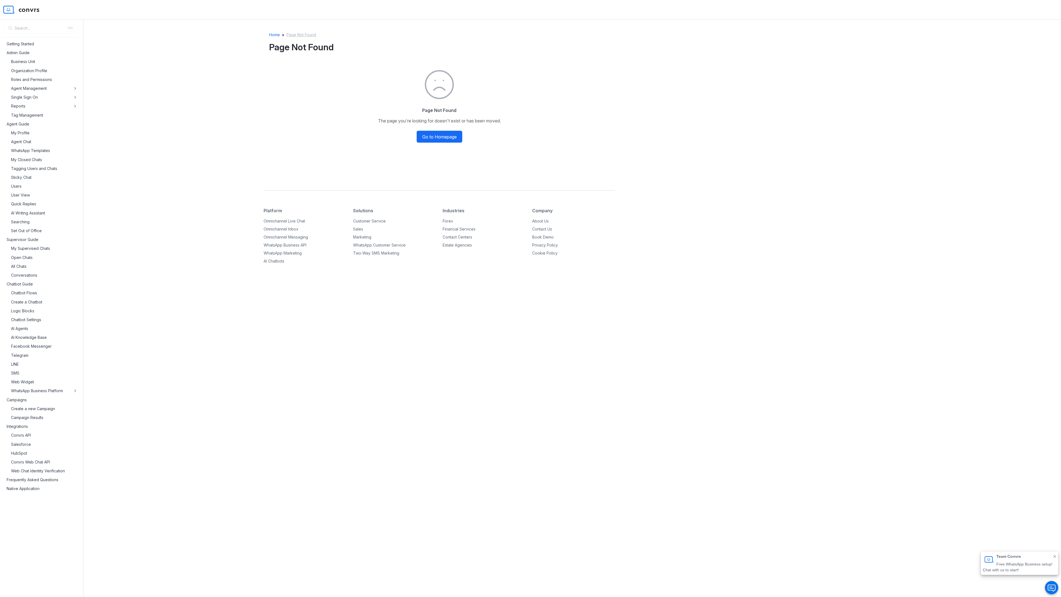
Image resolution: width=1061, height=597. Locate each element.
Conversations (24, 275)
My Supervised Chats (30, 248)
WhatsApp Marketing (283, 253)
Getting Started (20, 43)
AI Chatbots (274, 261)
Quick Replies (23, 203)
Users (16, 186)
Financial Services (459, 229)
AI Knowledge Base (29, 337)
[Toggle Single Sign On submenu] (75, 97)
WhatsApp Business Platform (37, 390)
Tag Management (27, 115)
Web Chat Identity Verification (38, 470)
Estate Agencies (457, 245)
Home (274, 34)
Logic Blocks (22, 310)
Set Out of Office (26, 230)
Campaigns (17, 399)
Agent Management (29, 88)
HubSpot (19, 453)
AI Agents (19, 328)
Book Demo (543, 237)
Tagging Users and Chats (34, 168)
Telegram (19, 355)
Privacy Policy (545, 245)
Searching (20, 221)
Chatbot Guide (20, 284)
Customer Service (369, 221)
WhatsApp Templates (30, 150)
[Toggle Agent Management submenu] (75, 88)
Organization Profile (29, 70)
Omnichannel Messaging (286, 237)
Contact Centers (457, 237)
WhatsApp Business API (285, 245)
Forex (448, 221)
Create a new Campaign (33, 408)
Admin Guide (18, 52)
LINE (15, 364)
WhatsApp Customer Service (379, 245)
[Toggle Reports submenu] (75, 106)
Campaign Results (27, 417)
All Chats (19, 266)
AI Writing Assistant (28, 213)
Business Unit (23, 61)
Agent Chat (21, 141)
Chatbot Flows (24, 292)
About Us (540, 221)
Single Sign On (24, 97)
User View (20, 195)
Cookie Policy (545, 253)
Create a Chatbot (26, 302)
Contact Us (542, 229)
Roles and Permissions (31, 79)
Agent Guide (18, 124)
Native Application (23, 488)
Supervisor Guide (22, 239)
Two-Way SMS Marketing (376, 253)
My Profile (20, 132)
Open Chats (22, 257)
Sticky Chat (21, 177)
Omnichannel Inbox (281, 229)
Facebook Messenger (31, 346)
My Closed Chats (26, 159)
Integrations (17, 426)
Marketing (362, 237)
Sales (358, 229)
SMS (15, 373)
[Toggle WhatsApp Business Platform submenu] (75, 390)
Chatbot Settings (26, 319)
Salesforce (21, 444)
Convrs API (21, 435)
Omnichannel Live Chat (284, 221)
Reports (18, 106)
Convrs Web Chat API (30, 462)
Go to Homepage (439, 137)
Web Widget (22, 381)
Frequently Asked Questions (32, 479)
